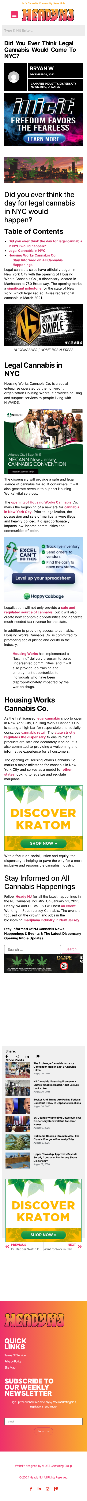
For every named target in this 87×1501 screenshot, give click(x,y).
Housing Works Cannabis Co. (32, 255)
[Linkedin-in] (39, 1489)
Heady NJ (24, 896)
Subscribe (43, 1431)
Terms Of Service (15, 1355)
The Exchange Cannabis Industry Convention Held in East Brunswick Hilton (55, 1067)
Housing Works (26, 654)
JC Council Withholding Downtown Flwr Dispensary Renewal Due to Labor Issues (57, 1121)
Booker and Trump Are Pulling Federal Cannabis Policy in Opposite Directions (57, 1101)
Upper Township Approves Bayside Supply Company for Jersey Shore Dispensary (55, 1157)
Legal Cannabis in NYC (27, 250)
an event (68, 906)
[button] (14, 14)
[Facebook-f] (31, 1489)
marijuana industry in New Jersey (51, 920)
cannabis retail (33, 732)
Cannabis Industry (44, 83)
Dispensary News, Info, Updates (53, 85)
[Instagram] (48, 1489)
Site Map (10, 1367)
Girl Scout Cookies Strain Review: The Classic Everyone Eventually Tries (56, 1137)
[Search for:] (32, 949)
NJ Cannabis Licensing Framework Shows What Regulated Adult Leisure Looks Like (56, 1085)
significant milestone (24, 288)
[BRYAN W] (15, 77)
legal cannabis (48, 718)
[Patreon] (56, 1489)
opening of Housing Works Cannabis (41, 502)
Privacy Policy (13, 1361)
